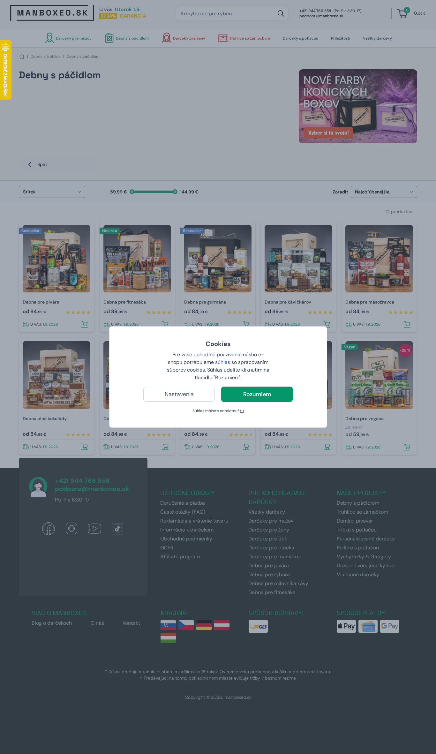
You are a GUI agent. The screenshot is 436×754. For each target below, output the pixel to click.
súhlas (222, 362)
